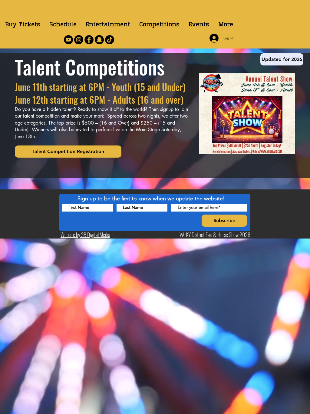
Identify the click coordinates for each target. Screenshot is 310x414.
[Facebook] (89, 39)
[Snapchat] (99, 39)
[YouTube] (68, 39)
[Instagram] (78, 39)
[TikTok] (109, 39)
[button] (159, 24)
